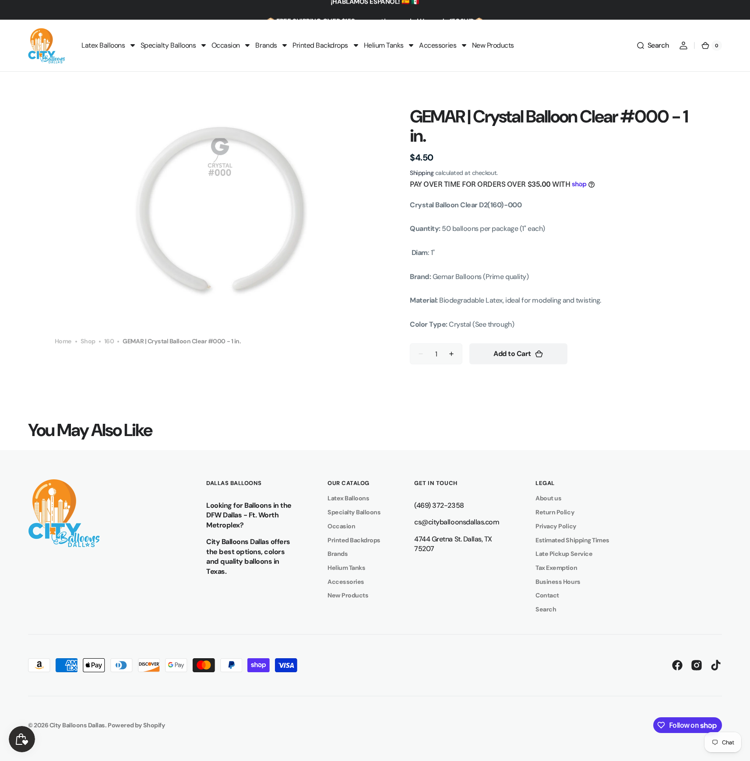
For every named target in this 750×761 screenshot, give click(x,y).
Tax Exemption (556, 568)
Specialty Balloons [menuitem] (168, 45)
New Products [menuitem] (493, 45)
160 (109, 341)
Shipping (421, 173)
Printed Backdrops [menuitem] (320, 45)
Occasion (341, 526)
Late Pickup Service (563, 554)
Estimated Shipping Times (572, 540)
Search (545, 609)
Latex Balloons (348, 498)
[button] (652, 45)
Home (63, 341)
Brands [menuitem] (266, 45)
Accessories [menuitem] (437, 45)
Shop (88, 341)
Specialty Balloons (353, 512)
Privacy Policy (555, 526)
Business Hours (557, 582)
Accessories (345, 582)
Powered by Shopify (136, 725)
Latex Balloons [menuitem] (103, 45)
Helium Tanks (346, 568)
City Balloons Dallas (77, 725)
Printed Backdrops (353, 540)
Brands (337, 554)
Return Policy (554, 512)
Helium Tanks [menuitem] (384, 45)
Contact (547, 595)
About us (548, 498)
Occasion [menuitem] (225, 45)
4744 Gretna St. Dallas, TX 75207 (453, 544)
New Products (347, 595)
